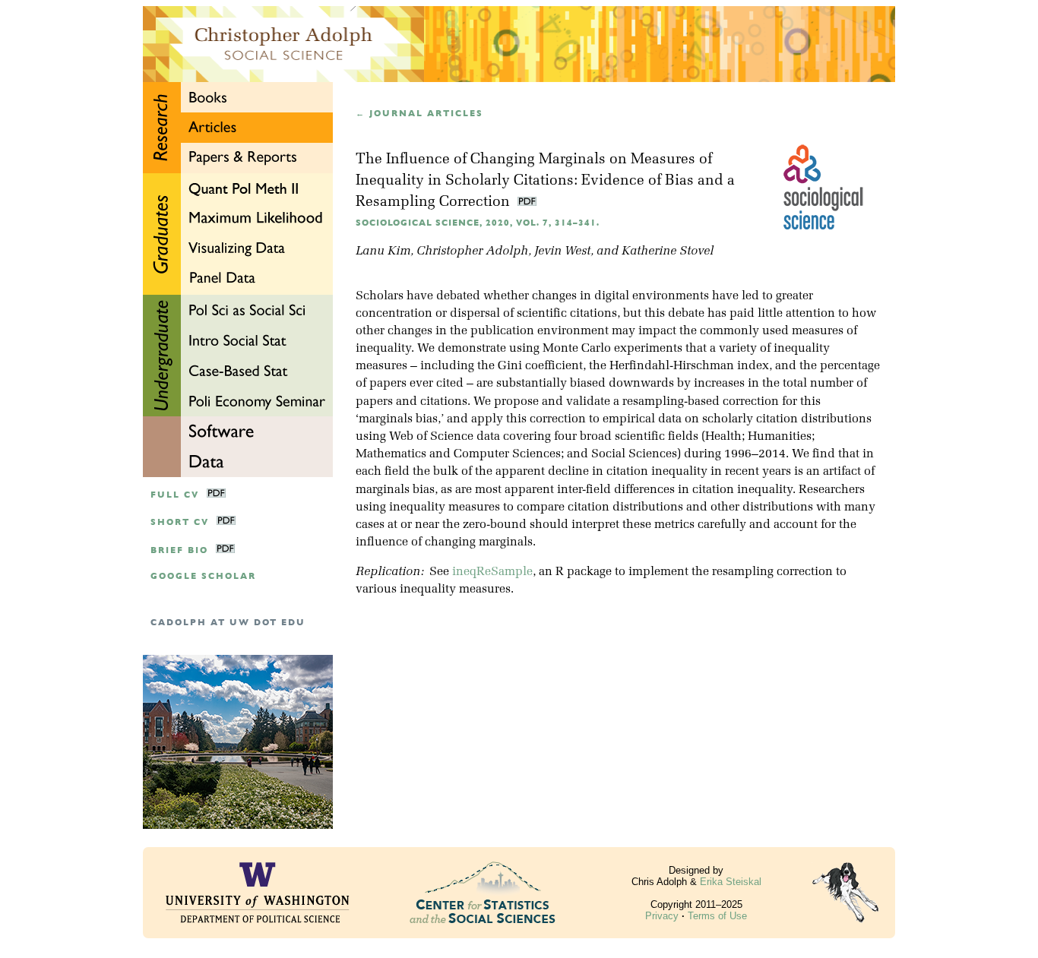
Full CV (174, 495)
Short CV (179, 522)
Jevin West (562, 251)
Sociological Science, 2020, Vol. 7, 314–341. (478, 223)
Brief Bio (179, 550)
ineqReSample (492, 572)
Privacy (662, 916)
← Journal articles (419, 114)
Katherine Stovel (668, 251)
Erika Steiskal (730, 881)
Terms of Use (717, 916)
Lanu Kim (383, 251)
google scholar (203, 576)
